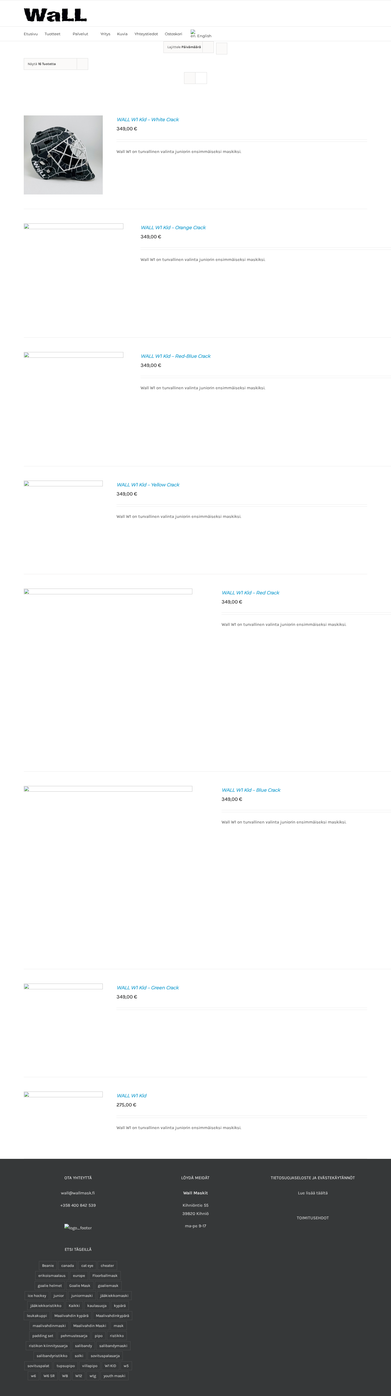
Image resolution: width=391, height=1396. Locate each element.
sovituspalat (38, 1366)
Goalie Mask (79, 1285)
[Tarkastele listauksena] (201, 78)
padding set (42, 1336)
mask (119, 1326)
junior (59, 1295)
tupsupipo (66, 1366)
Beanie (48, 1265)
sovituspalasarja (105, 1356)
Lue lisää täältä (313, 1193)
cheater (107, 1265)
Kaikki (74, 1305)
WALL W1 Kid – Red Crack (250, 592)
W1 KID (110, 1366)
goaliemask (108, 1285)
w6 (33, 1376)
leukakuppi (37, 1316)
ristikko (117, 1336)
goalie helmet (50, 1285)
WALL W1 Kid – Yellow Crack (147, 484)
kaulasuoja (96, 1305)
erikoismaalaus (52, 1275)
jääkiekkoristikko (45, 1305)
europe (79, 1275)
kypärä (120, 1305)
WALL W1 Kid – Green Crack (147, 987)
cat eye (87, 1265)
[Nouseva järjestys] (221, 48)
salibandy (83, 1346)
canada (67, 1265)
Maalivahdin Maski (89, 1326)
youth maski (114, 1376)
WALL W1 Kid (131, 1095)
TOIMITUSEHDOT (313, 1217)
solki (79, 1356)
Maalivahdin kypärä (71, 1316)
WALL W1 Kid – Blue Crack (251, 790)
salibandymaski (113, 1346)
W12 (78, 1376)
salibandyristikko (52, 1356)
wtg (93, 1376)
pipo (98, 1336)
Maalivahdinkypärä (112, 1316)
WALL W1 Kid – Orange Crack (173, 227)
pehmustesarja (74, 1336)
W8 (65, 1376)
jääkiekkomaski (114, 1295)
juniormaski (82, 1295)
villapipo (89, 1366)
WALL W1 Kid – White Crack (147, 119)
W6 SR (49, 1376)
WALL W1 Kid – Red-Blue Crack (175, 356)
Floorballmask (105, 1275)
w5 (126, 1366)
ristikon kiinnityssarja (48, 1346)
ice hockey (37, 1295)
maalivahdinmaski (49, 1326)
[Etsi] (219, 34)
